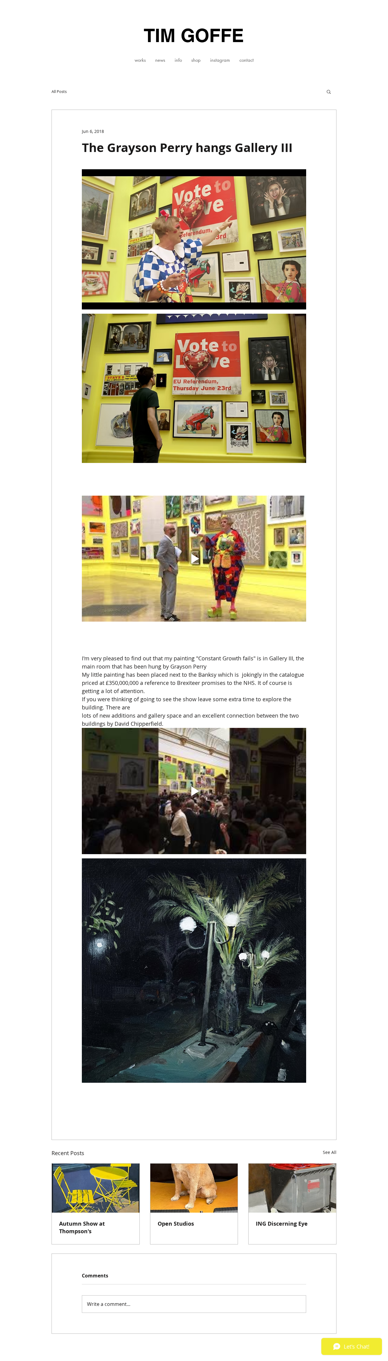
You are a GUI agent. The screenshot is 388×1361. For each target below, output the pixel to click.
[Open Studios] (194, 1188)
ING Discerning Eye (282, 1223)
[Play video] (194, 559)
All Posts (59, 91)
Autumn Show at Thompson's (82, 1227)
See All (329, 1152)
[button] (140, 60)
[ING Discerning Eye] (292, 1188)
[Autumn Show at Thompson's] (95, 1188)
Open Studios (176, 1223)
